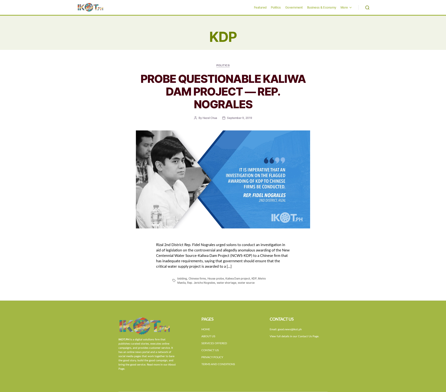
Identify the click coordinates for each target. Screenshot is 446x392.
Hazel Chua (210, 118)
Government (294, 7)
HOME (205, 329)
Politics (276, 7)
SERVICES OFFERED (214, 343)
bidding (182, 278)
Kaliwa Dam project (237, 278)
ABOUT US (208, 336)
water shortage (226, 282)
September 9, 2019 (239, 118)
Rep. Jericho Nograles (201, 282)
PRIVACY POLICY (212, 357)
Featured (260, 7)
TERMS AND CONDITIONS (218, 364)
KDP (254, 278)
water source (246, 282)
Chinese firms (197, 278)
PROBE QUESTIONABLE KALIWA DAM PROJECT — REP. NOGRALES (223, 91)
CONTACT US (210, 350)
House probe (215, 278)
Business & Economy (321, 7)
